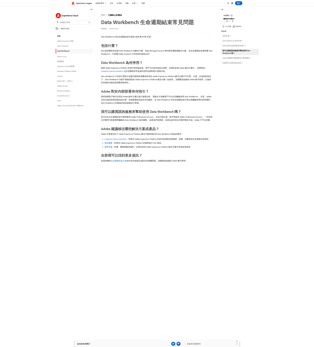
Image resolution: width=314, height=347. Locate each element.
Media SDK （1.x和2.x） (65, 81)
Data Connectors (62, 46)
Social (59, 101)
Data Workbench (63, 51)
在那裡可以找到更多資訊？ (232, 63)
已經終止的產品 (115, 15)
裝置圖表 (60, 61)
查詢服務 (108, 143)
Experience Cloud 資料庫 (65, 66)
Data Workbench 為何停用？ (232, 41)
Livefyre (60, 76)
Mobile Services (62, 86)
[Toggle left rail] (91, 9)
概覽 (59, 36)
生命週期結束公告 (119, 161)
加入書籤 (228, 26)
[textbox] (73, 22)
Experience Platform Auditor (66, 71)
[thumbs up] (173, 344)
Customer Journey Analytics (112, 71)
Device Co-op (61, 56)
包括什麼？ (226, 36)
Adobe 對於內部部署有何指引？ (234, 46)
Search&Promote (63, 96)
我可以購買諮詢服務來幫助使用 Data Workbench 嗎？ (236, 51)
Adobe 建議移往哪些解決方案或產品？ (236, 58)
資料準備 (108, 147)
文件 (103, 15)
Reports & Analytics (63, 91)
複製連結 (238, 26)
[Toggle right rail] (222, 9)
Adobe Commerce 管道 (65, 41)
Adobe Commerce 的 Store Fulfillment (70, 105)
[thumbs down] (179, 344)
